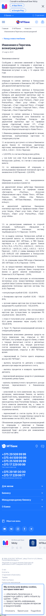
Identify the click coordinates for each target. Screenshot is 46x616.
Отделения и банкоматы (11, 575)
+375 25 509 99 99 (14, 461)
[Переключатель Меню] (3, 22)
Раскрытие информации (11, 582)
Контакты (5, 572)
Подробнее (36, 611)
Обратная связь (13, 521)
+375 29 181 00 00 (14, 471)
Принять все (23, 611)
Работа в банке (8, 580)
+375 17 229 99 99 (13, 464)
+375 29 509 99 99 (14, 454)
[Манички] (42, 22)
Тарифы (5, 577)
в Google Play (18, 10)
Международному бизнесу (16, 500)
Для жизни (7, 486)
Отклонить (10, 611)
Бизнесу (6, 493)
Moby (14, 543)
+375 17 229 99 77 (13, 475)
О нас (4, 570)
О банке (6, 506)
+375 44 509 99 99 (14, 457)
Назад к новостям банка (14, 39)
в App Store (17, 5)
